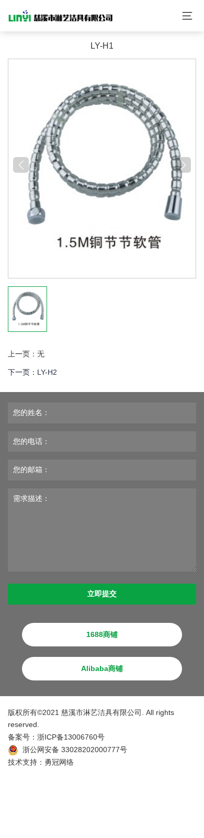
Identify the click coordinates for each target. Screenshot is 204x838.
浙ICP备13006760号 (71, 737)
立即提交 (102, 593)
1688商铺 (102, 634)
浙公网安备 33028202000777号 (74, 749)
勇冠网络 (59, 762)
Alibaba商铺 (102, 668)
